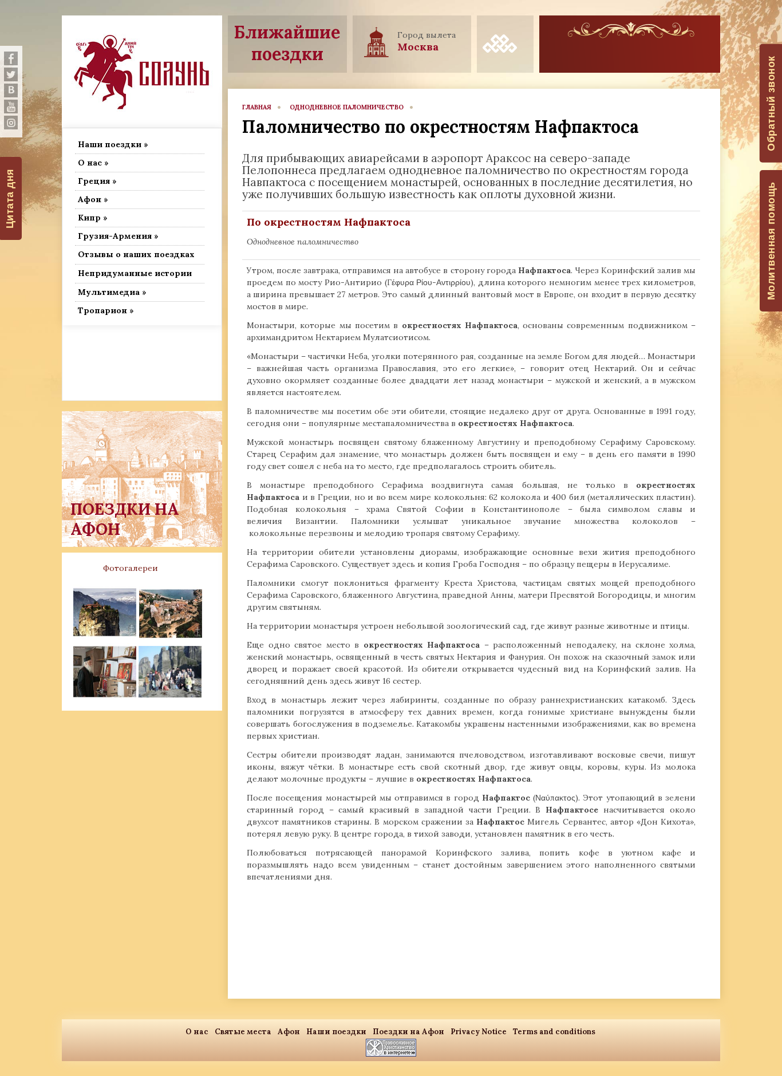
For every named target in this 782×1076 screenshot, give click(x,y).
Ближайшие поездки (287, 43)
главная (256, 107)
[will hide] (11, 58)
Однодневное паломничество (347, 107)
